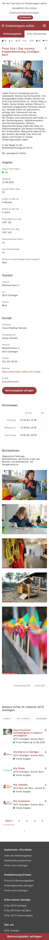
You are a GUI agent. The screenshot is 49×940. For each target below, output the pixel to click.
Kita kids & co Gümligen (26, 752)
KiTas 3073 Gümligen (15, 905)
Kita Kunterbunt (21, 801)
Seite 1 (9, 821)
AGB (6, 930)
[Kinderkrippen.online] (18, 26)
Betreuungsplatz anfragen (19, 390)
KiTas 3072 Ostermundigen (18, 915)
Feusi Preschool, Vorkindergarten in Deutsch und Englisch (27, 733)
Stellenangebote (12, 34)
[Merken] (45, 48)
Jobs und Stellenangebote (18, 855)
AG (5, 41)
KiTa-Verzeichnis (36, 34)
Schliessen (25, 17)
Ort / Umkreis (23, 718)
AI (12, 41)
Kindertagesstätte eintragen (18, 885)
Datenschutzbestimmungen (24, 12)
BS (32, 41)
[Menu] (44, 26)
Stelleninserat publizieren (17, 860)
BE (39, 41)
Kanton (7, 718)
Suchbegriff (41, 718)
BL (25, 41)
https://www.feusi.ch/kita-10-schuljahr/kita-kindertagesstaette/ (22, 371)
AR (19, 41)
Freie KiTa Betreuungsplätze (19, 880)
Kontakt (15, 930)
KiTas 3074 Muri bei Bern (17, 910)
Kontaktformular (10, 381)
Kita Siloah (19, 768)
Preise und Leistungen (16, 865)
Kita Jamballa (20, 784)
